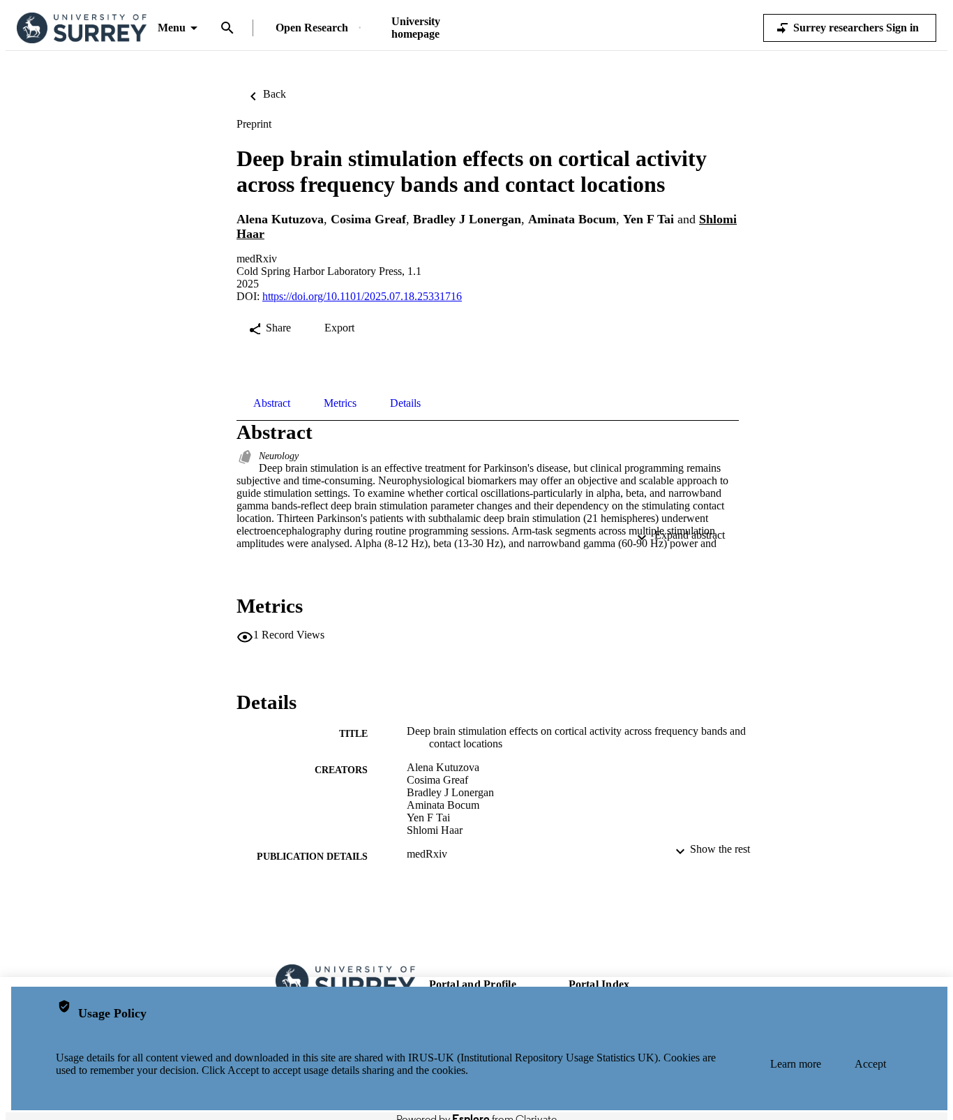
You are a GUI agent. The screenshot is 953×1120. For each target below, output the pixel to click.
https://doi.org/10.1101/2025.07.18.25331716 (362, 296)
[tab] (272, 403)
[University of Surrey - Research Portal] (82, 28)
